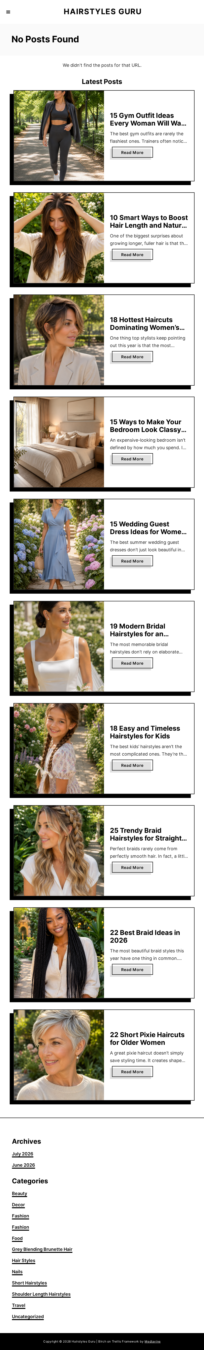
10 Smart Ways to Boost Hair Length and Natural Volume (149, 225)
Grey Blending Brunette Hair (42, 1249)
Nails (17, 1271)
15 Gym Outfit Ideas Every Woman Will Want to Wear (149, 123)
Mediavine (152, 1341)
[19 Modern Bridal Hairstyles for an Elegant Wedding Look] (59, 646)
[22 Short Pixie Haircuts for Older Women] (59, 1055)
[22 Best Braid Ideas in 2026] (59, 953)
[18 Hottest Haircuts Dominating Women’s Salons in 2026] (59, 340)
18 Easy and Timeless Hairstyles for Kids (145, 732)
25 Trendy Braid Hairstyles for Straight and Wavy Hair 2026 (146, 838)
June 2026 (23, 1165)
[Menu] (8, 12)
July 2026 (22, 1153)
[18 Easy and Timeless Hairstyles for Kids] (59, 749)
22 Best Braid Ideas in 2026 (145, 936)
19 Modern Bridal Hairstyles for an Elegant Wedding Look (146, 633)
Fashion (20, 1215)
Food (17, 1238)
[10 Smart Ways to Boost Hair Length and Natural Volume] (59, 238)
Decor (18, 1204)
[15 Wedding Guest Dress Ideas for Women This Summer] (59, 544)
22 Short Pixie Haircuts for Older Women (147, 1039)
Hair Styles (23, 1260)
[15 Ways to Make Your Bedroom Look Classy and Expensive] (59, 442)
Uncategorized (28, 1316)
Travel (18, 1305)
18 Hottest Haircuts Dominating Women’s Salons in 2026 (144, 327)
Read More (137, 154)
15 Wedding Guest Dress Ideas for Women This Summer (148, 531)
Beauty (19, 1193)
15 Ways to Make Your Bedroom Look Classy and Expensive (145, 429)
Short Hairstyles (29, 1282)
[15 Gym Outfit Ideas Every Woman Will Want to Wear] (59, 136)
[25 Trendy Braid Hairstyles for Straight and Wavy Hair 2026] (59, 851)
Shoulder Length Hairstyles (41, 1294)
